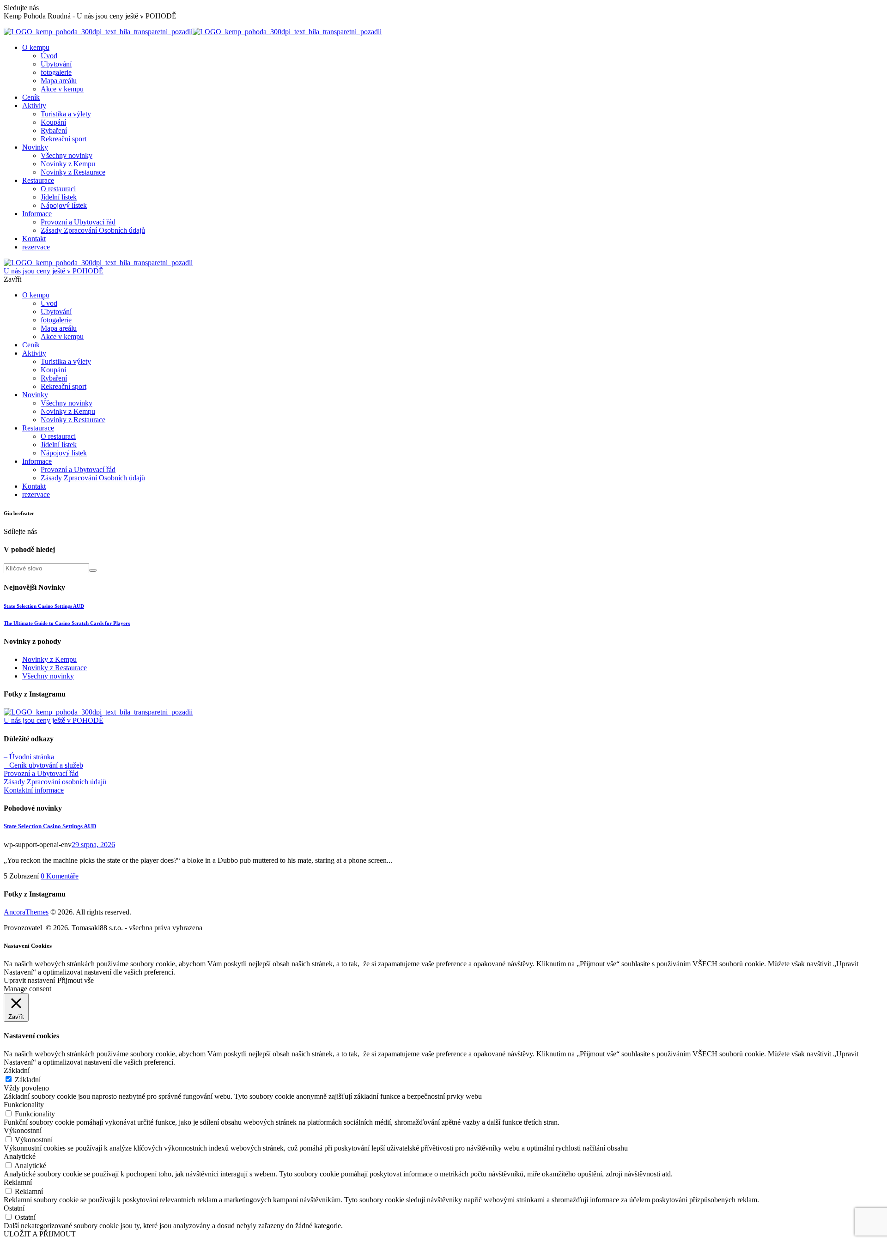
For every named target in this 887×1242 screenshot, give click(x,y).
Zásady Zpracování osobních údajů (55, 782)
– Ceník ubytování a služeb (43, 765)
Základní (28, 1080)
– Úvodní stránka (29, 757)
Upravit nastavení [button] (29, 980)
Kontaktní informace (34, 790)
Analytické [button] (20, 1156)
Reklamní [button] (18, 1182)
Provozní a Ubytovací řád (41, 773)
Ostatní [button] (14, 1208)
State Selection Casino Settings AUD (44, 606)
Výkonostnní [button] (23, 1130)
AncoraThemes (26, 912)
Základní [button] (17, 1070)
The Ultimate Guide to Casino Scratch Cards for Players (67, 623)
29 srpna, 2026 (93, 844)
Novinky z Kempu (49, 659)
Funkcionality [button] (24, 1105)
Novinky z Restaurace (54, 668)
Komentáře (60, 876)
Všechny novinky (48, 676)
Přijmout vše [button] (75, 980)
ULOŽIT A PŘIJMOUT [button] (40, 1234)
